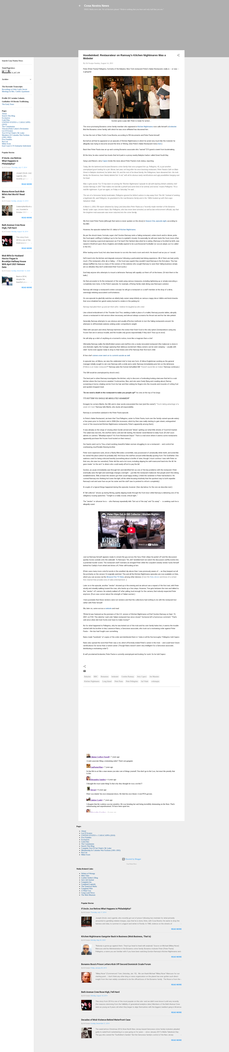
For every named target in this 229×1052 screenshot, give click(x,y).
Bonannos (104, 677)
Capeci (105, 161)
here (159, 144)
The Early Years (8, 104)
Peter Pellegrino (132, 681)
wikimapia (155, 681)
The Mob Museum (88, 895)
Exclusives (85, 840)
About (83, 831)
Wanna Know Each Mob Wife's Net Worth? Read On (13, 194)
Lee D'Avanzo (86, 833)
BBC (96, 677)
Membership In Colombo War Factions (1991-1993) (100, 850)
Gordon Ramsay (128, 677)
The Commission (87, 844)
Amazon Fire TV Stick (115, 577)
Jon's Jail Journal (87, 880)
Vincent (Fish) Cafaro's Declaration (15, 129)
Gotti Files (85, 842)
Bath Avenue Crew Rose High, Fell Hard (100, 992)
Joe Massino (154, 677)
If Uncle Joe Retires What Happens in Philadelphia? (106, 908)
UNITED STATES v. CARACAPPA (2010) (98, 835)
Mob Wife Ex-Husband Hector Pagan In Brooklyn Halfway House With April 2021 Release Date (14, 261)
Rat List (84, 852)
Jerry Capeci (141, 677)
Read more (176, 929)
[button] (178, 55)
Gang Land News (88, 893)
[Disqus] (131, 721)
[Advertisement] (131, 31)
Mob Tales (85, 876)
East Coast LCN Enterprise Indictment (16, 146)
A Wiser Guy (86, 891)
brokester (172, 127)
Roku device (155, 577)
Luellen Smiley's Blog (89, 878)
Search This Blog (87, 846)
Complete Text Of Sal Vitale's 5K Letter (96, 848)
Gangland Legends (88, 884)
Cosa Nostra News (96, 5)
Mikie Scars (85, 855)
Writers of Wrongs (88, 873)
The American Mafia (89, 886)
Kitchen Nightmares (145, 127)
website (109, 608)
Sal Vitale (144, 681)
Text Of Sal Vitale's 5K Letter (13, 133)
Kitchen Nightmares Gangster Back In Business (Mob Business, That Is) (116, 936)
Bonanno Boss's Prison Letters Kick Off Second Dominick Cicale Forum (116, 964)
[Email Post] (84, 672)
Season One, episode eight (156, 221)
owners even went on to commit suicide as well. (111, 355)
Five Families (86, 837)
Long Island (107, 681)
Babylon (87, 677)
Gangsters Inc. (86, 882)
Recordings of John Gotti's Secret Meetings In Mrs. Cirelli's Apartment (15, 90)
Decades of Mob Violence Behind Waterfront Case (105, 1020)
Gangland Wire (87, 888)
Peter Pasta (119, 681)
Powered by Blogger (133, 859)
